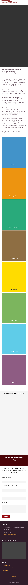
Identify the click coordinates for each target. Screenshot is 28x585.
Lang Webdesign (6, 565)
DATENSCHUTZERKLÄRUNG (9, 568)
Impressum (5, 570)
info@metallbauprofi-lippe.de (10, 534)
